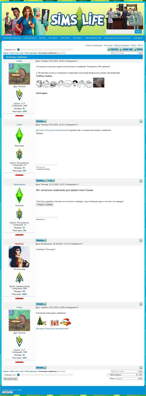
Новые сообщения (94, 45)
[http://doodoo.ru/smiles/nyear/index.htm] (42, 325)
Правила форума (121, 45)
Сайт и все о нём (16, 53)
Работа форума (31, 53)
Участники (108, 45)
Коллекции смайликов (48, 53)
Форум (5, 53)
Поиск (133, 45)
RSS (140, 45)
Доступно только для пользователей (52, 130)
